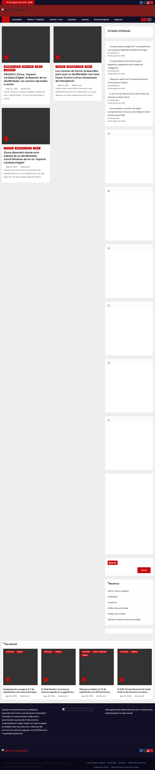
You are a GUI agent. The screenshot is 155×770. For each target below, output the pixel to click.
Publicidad (112, 596)
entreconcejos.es (101, 19)
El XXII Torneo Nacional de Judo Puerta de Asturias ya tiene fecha (134, 692)
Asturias (85, 19)
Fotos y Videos (27, 66)
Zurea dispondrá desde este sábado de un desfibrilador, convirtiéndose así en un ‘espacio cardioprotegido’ (25, 157)
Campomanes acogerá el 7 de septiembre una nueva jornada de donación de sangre (19, 692)
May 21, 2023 (63, 85)
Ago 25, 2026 (11, 696)
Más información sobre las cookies (124, 619)
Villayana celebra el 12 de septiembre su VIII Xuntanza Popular (94, 692)
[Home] (6, 20)
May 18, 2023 (11, 167)
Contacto (112, 602)
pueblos (38, 66)
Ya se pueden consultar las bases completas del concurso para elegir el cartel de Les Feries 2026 (129, 112)
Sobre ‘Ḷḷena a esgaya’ (118, 591)
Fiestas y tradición (35, 19)
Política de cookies (116, 613)
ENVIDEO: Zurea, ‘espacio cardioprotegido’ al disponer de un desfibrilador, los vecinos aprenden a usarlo (26, 79)
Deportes (72, 19)
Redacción (26, 89)
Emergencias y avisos (12, 66)
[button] (138, 19)
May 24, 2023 (12, 89)
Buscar (112, 562)
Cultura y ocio (56, 19)
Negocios (118, 19)
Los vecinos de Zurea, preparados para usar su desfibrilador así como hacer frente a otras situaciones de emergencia (77, 76)
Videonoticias (9, 70)
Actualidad (17, 19)
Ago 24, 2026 (125, 696)
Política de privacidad (118, 608)
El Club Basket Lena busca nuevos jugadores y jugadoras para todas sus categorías (125, 64)
